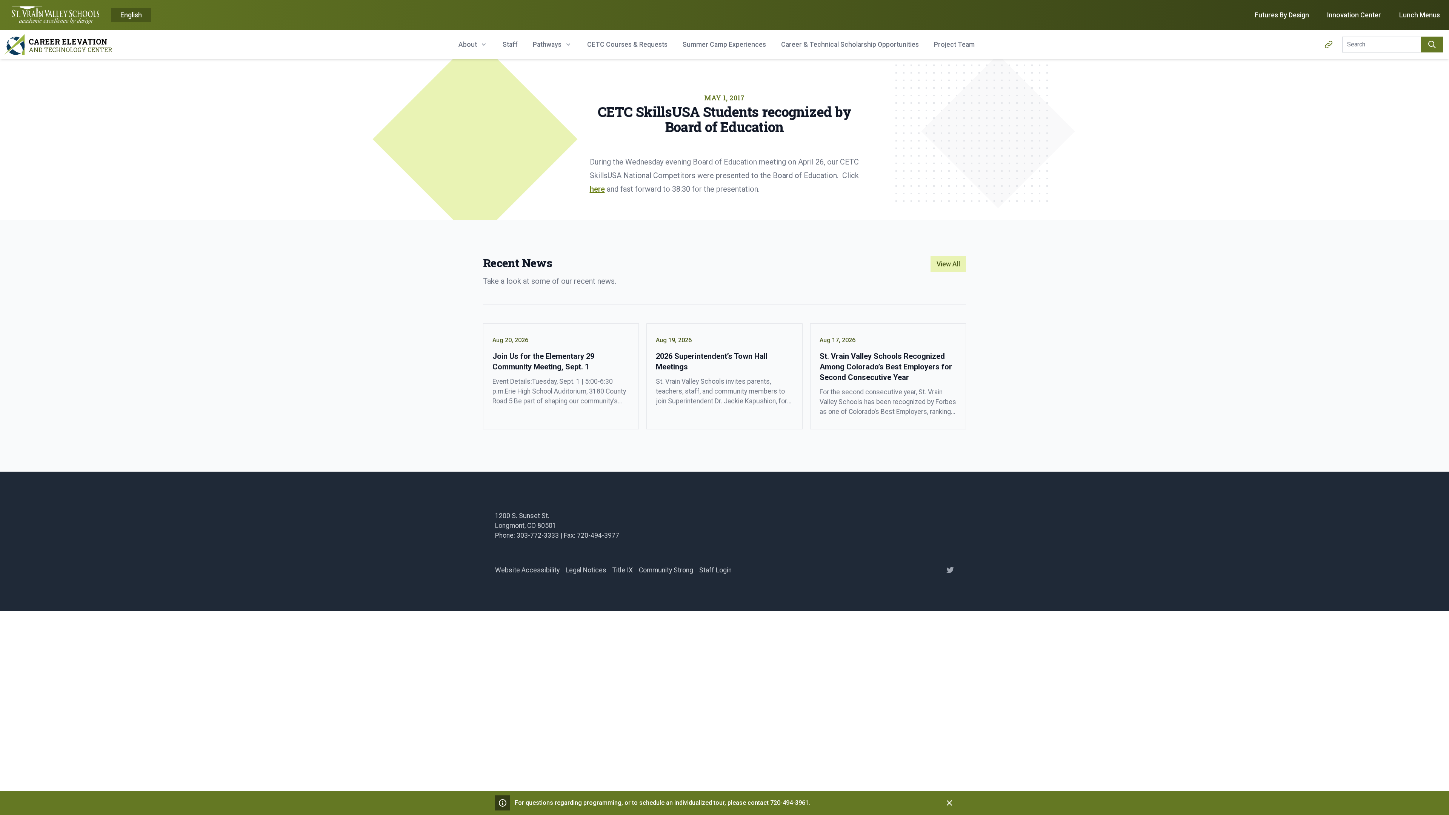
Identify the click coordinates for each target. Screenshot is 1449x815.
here (597, 189)
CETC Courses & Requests (627, 44)
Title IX (622, 570)
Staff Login (715, 570)
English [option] (131, 15)
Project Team (954, 44)
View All (948, 264)
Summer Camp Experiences (724, 44)
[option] (131, 15)
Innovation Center (1354, 15)
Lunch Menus (1419, 15)
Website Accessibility (527, 570)
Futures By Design (1282, 15)
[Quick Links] (1328, 44)
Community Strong (666, 570)
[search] (1432, 44)
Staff (510, 44)
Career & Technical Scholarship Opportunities (850, 44)
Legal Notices (586, 570)
